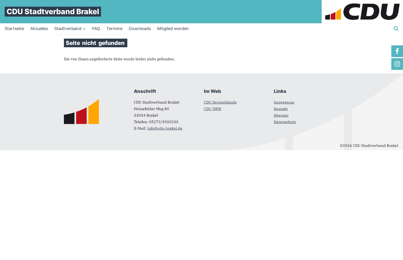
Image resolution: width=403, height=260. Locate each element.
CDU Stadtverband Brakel (53, 11)
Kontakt (281, 108)
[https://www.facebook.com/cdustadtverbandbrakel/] (397, 51)
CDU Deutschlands (220, 102)
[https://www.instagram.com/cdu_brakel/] (397, 64)
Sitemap (281, 115)
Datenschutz (285, 121)
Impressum (284, 102)
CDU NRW (212, 108)
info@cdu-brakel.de (164, 128)
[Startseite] (362, 2)
